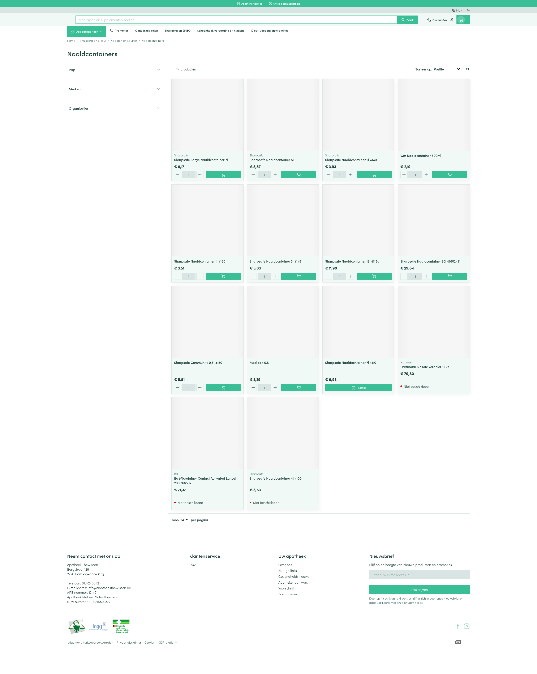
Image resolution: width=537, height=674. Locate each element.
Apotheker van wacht (294, 582)
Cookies (150, 642)
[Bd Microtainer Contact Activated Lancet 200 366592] (207, 433)
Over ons (285, 564)
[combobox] (236, 20)
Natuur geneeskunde (93, 109)
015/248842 (90, 583)
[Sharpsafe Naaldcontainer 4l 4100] (283, 433)
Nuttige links (287, 570)
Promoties (78, 41)
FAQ (192, 564)
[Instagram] (467, 626)
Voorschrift (286, 588)
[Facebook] (458, 626)
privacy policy (413, 602)
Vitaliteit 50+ (93, 97)
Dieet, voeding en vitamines (93, 69)
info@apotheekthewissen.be (109, 587)
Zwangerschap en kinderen (93, 84)
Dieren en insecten (93, 133)
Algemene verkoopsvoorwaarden (90, 642)
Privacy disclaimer (129, 642)
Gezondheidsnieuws (293, 576)
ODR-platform (167, 642)
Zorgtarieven (288, 594)
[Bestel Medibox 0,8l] (298, 387)
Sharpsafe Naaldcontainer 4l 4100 (275, 478)
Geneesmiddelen (93, 144)
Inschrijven (419, 589)
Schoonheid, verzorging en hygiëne (93, 54)
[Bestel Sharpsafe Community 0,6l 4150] (223, 387)
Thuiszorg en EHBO (93, 121)
